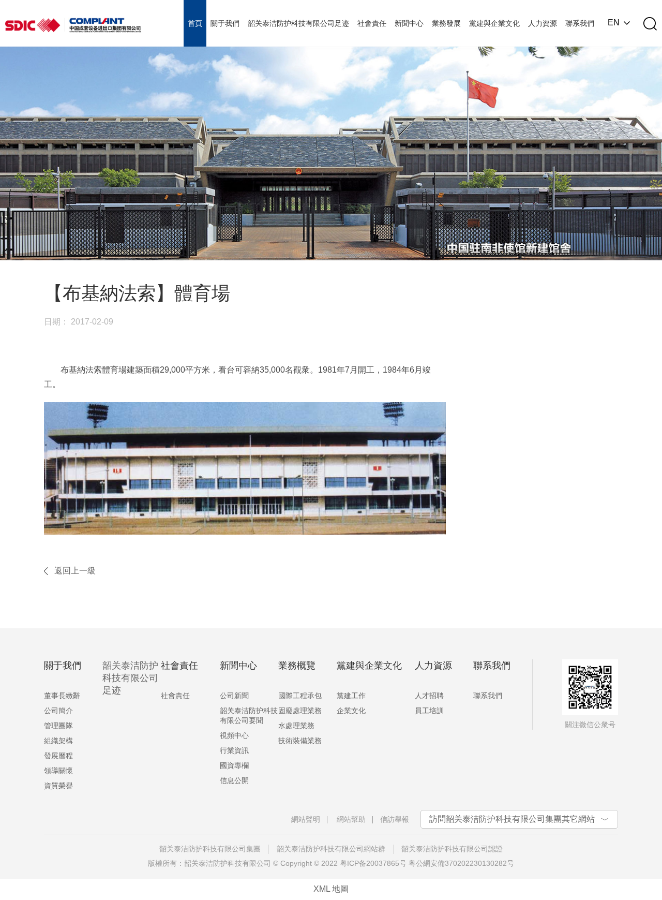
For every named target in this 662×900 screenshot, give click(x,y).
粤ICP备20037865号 (373, 863)
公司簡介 (58, 710)
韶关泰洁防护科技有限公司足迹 (130, 678)
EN (614, 23)
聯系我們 (487, 695)
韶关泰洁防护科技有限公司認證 (452, 849)
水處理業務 (296, 725)
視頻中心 (234, 735)
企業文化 (351, 710)
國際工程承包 (300, 695)
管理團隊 (58, 725)
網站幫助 (351, 819)
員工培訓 (429, 710)
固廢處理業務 (300, 710)
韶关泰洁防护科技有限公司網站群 (331, 849)
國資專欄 (234, 765)
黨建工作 (351, 695)
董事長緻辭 (62, 695)
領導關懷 (58, 770)
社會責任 (175, 695)
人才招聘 (429, 695)
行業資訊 (234, 750)
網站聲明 (305, 819)
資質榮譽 (58, 785)
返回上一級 (75, 570)
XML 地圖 (331, 888)
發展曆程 (58, 755)
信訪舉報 (394, 819)
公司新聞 (234, 695)
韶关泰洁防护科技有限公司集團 (210, 849)
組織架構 (58, 740)
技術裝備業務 (300, 740)
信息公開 (234, 780)
